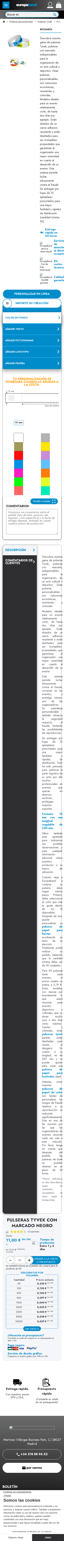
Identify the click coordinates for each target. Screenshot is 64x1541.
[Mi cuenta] (50, 5)
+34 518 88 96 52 (34, 1454)
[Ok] (54, 14)
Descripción (15, 550)
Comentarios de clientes (19, 561)
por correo (34, 1468)
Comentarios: (18, 506)
